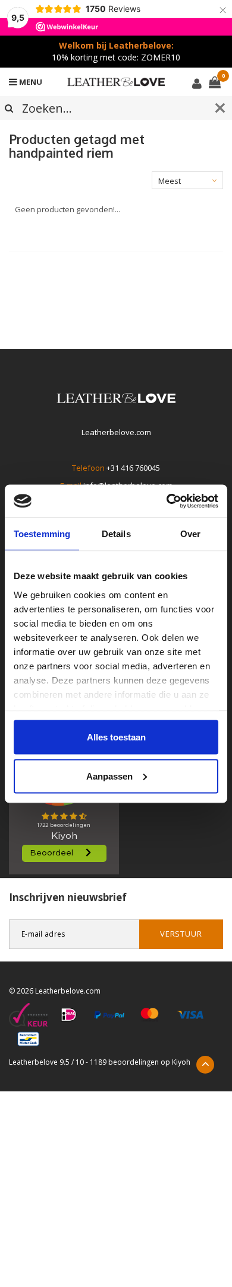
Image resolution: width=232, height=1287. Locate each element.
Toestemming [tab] (42, 534)
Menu (29, 81)
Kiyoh (181, 1062)
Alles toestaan (116, 737)
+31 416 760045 (133, 467)
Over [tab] (190, 534)
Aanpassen (109, 776)
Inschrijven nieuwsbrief (68, 897)
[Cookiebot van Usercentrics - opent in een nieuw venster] (166, 501)
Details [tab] (116, 534)
